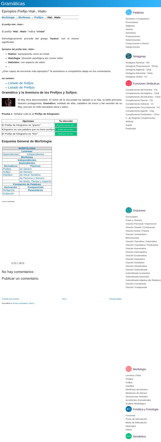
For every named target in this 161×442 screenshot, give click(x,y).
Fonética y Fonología (145, 409)
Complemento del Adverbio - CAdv (143, 97)
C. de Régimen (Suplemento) (140, 118)
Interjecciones (133, 47)
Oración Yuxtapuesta (136, 287)
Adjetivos (130, 26)
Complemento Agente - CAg (140, 111)
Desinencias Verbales (137, 396)
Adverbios (131, 33)
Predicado (131, 128)
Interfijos (130, 386)
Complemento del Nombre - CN (141, 90)
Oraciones (139, 210)
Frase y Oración (134, 220)
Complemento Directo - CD (139, 100)
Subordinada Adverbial (137, 276)
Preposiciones (133, 36)
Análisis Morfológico (136, 403)
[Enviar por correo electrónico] (12, 265)
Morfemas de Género (136, 393)
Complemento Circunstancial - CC (143, 107)
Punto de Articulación (136, 419)
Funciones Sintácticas (146, 83)
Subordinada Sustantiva (138, 273)
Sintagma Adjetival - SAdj (138, 69)
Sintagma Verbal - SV (136, 76)
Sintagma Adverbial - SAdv (139, 73)
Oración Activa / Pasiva (137, 231)
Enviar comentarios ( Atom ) (23, 305)
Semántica (139, 436)
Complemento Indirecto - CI (139, 104)
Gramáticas (13, 3)
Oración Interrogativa (136, 252)
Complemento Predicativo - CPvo (142, 114)
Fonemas (130, 415)
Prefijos (38, 17)
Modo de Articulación (136, 422)
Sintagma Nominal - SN (137, 62)
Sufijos (129, 382)
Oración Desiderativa (136, 266)
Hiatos (129, 429)
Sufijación (8, 195)
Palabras (138, 12)
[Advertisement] (100, 32)
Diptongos (131, 426)
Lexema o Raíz (133, 375)
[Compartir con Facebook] (20, 265)
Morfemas (24, 17)
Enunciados (132, 216)
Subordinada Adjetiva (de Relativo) (143, 280)
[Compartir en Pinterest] (23, 265)
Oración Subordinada (136, 269)
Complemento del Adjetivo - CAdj (142, 93)
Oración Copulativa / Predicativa (142, 245)
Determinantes (133, 40)
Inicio (64, 301)
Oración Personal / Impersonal (141, 224)
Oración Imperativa (135, 259)
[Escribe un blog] (15, 265)
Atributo (129, 121)
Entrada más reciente (10, 301)
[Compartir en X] (18, 265)
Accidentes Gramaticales (138, 400)
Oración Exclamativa (136, 255)
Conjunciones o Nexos (137, 43)
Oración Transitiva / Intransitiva (141, 241)
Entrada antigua (115, 301)
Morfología (139, 369)
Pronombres (132, 22)
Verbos (129, 29)
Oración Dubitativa (135, 262)
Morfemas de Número (137, 389)
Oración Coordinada (136, 283)
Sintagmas (139, 56)
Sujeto (129, 125)
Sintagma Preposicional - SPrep (142, 66)
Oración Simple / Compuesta (140, 227)
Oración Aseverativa (136, 248)
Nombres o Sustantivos (137, 19)
